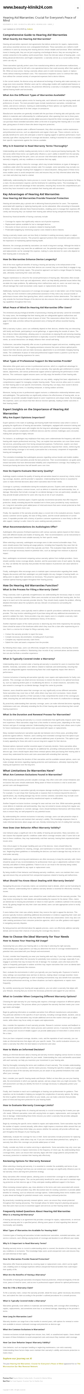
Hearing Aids (41, 24)
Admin (30, 29)
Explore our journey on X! (17, 1358)
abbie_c (51, 24)
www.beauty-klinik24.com (27, 7)
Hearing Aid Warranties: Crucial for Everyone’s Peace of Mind (36, 1364)
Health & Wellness (27, 24)
